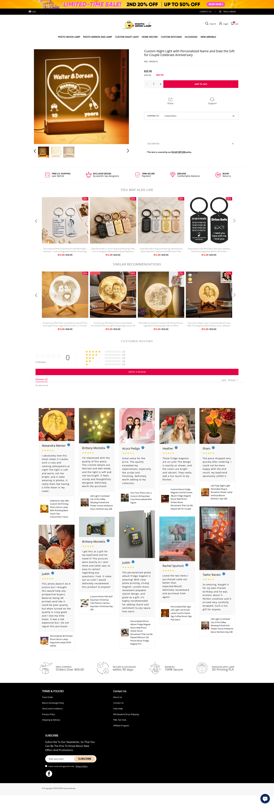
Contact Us (118, 702)
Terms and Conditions (52, 708)
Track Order (229, 11)
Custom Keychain (171, 36)
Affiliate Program (121, 725)
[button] (41, 96)
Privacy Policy (48, 714)
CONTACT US (205, 11)
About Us (117, 697)
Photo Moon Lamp (69, 36)
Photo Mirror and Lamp (97, 36)
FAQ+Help (118, 708)
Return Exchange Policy (53, 702)
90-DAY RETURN (178, 152)
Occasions (191, 36)
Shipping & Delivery (51, 719)
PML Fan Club (119, 719)
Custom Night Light (127, 36)
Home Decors (150, 36)
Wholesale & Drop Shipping (126, 714)
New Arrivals (208, 36)
